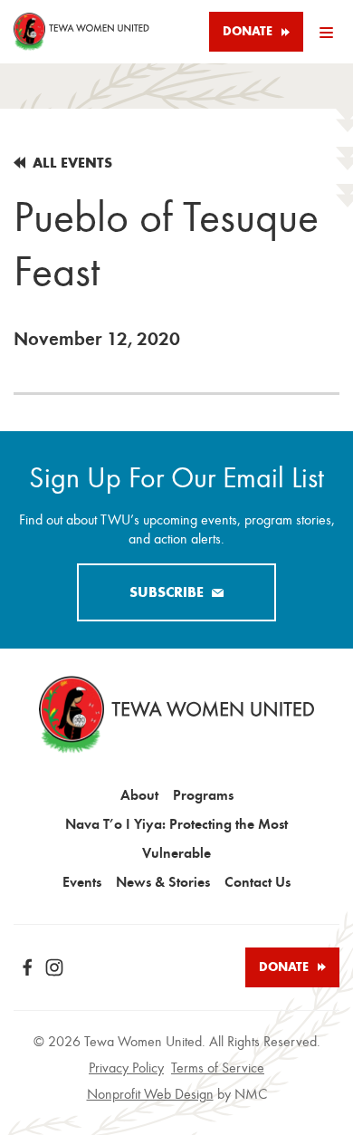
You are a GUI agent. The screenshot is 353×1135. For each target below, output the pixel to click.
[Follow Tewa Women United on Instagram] (54, 967)
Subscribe (166, 592)
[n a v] (325, 31)
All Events (72, 162)
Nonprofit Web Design (150, 1094)
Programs (203, 794)
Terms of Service (217, 1068)
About (139, 794)
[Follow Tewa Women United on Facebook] (27, 967)
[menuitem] (139, 795)
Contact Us (257, 881)
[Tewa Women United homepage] (81, 32)
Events (81, 881)
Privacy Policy (126, 1068)
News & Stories (163, 881)
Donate (247, 31)
